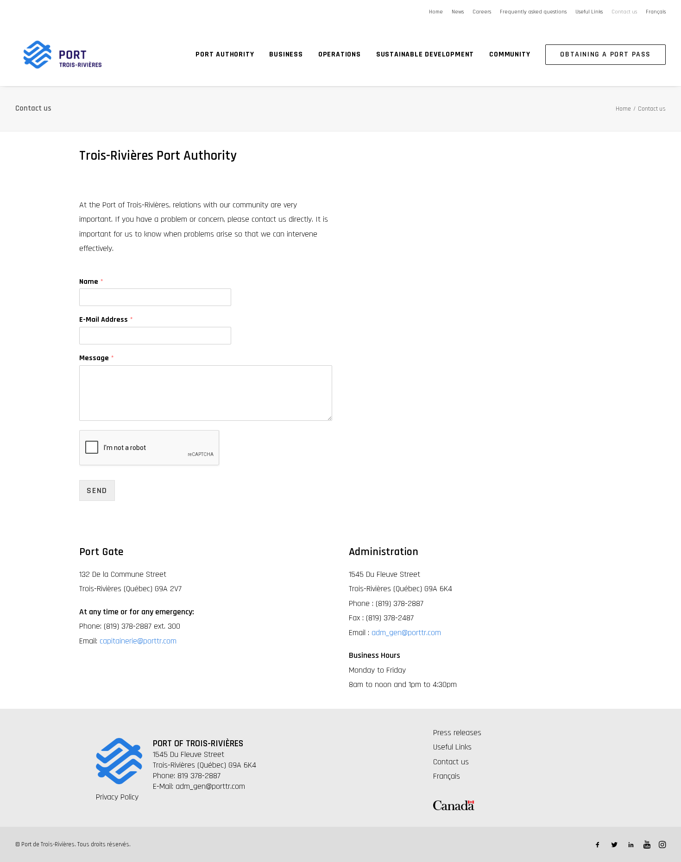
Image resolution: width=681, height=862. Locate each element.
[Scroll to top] (662, 824)
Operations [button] (339, 54)
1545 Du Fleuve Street (188, 754)
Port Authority (224, 54)
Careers (482, 11)
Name (91, 282)
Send (97, 490)
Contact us (624, 11)
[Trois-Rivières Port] (62, 54)
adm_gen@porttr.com (406, 632)
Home (436, 11)
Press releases (457, 732)
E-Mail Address (106, 320)
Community (509, 54)
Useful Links (589, 11)
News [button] (458, 11)
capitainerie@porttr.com (138, 641)
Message (96, 358)
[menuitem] (437, 12)
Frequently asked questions (533, 11)
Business (286, 54)
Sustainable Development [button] (425, 54)
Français (656, 11)
